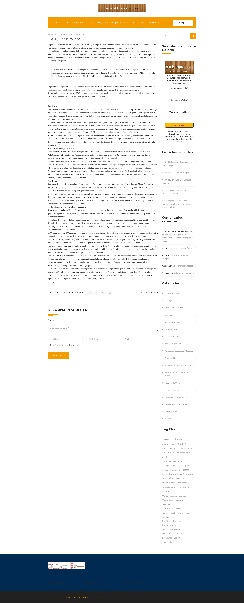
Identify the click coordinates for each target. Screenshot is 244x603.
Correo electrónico (179, 100)
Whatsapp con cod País (179, 112)
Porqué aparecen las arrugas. (177, 172)
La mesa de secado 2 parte (181, 248)
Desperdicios (168, 482)
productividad (168, 517)
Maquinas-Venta (119, 22)
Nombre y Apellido (179, 88)
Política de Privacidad (57, 583)
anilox (164, 448)
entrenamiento (169, 487)
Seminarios (153, 22)
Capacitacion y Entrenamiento (177, 452)
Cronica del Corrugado (174, 307)
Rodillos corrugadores (171, 529)
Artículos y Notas (74, 22)
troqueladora (168, 542)
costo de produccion (171, 470)
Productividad (66, 34)
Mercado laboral (172, 329)
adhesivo (166, 439)
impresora (184, 487)
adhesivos (178, 439)
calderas (174, 448)
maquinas (166, 504)
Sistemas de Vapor (173, 383)
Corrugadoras (171, 300)
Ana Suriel (166, 273)
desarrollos (167, 478)
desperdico (183, 482)
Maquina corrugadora (173, 499)
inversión (166, 491)
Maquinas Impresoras (173, 508)
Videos (168, 418)
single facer (181, 533)
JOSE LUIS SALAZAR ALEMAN (175, 231)
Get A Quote (183, 23)
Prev (146, 292)
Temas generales (172, 390)
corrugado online (169, 465)
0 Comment (81, 34)
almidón (182, 443)
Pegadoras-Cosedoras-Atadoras (179, 351)
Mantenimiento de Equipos (174, 496)
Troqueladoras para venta (176, 404)
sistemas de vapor (171, 537)
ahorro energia (168, 444)
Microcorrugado (172, 336)
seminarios (167, 533)
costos (186, 469)
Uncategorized (171, 411)
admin (53, 34)
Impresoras (169, 315)
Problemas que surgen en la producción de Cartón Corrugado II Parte (177, 237)
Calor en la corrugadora (183, 265)
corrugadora (186, 465)
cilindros (166, 457)
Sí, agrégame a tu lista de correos (63, 345)
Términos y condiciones (134, 583)
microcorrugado (169, 513)
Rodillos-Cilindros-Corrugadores (179, 365)
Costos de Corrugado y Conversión (177, 474)
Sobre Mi (55, 22)
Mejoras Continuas (173, 322)
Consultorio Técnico (173, 293)
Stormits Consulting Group (76, 597)
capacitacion (186, 448)
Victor (164, 248)
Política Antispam (93, 583)
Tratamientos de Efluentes (176, 397)
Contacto (138, 22)
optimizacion (185, 512)
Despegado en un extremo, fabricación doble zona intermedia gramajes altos (177, 203)
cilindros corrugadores (173, 461)
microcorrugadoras (173, 343)
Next (153, 292)
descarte (180, 478)
